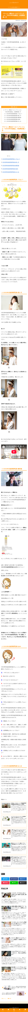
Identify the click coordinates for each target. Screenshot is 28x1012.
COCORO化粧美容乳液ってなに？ (11, 159)
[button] (25, 472)
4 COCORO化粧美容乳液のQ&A (12, 119)
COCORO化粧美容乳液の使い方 (10, 162)
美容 (3, 873)
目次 (12, 107)
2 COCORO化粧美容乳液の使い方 (13, 115)
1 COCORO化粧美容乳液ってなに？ (13, 113)
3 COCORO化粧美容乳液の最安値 (13, 117)
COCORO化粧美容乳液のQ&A (10, 168)
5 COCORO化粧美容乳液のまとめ (13, 121)
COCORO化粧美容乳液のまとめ (10, 172)
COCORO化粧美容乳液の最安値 (10, 165)
